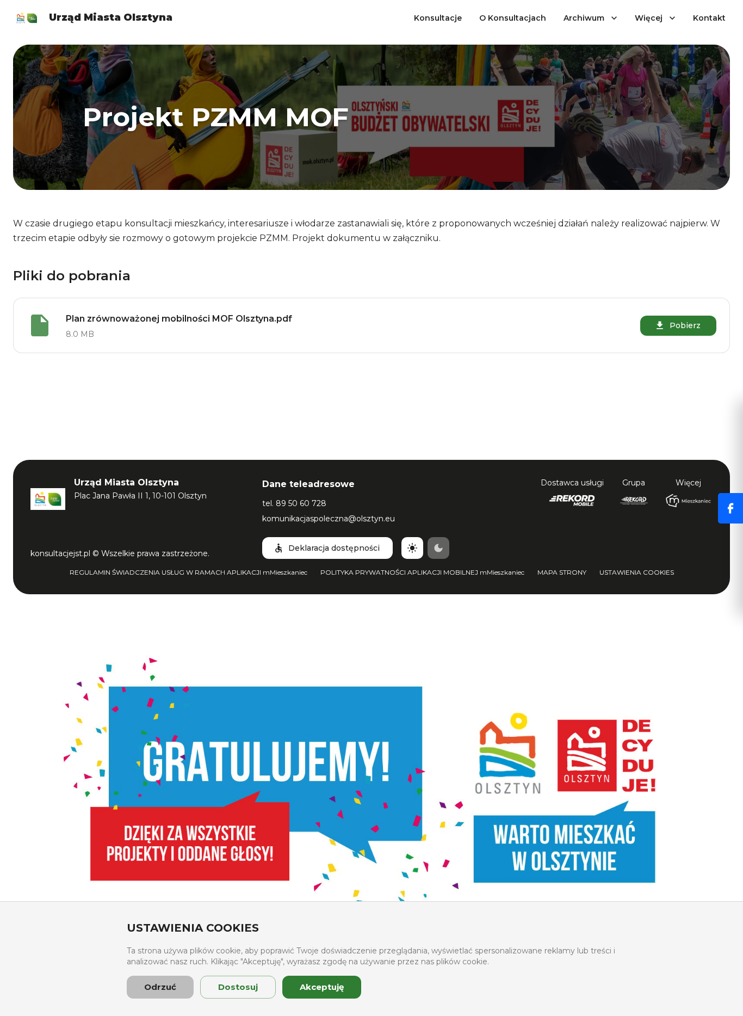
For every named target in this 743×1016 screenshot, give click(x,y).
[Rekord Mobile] (572, 500)
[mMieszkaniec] (688, 500)
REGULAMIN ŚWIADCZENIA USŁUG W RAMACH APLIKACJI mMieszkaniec (188, 572)
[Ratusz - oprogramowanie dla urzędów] (634, 500)
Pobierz (685, 325)
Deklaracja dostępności (334, 548)
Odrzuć (160, 987)
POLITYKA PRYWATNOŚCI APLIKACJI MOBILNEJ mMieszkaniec (422, 572)
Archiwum (584, 18)
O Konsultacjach (512, 18)
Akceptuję (322, 987)
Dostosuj (238, 987)
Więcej (648, 18)
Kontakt (709, 18)
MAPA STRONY (561, 572)
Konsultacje (438, 18)
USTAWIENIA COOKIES (636, 572)
